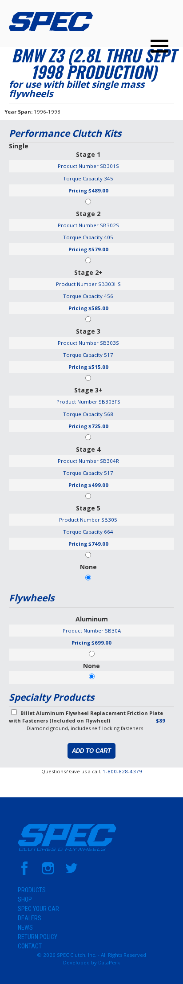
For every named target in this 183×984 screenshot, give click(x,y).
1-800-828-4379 (122, 771)
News (25, 927)
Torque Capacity (83, 178)
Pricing (77, 190)
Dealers (29, 918)
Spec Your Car (38, 908)
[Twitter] (71, 873)
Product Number (78, 166)
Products (32, 890)
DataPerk (109, 962)
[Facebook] (24, 873)
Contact (30, 946)
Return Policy (37, 936)
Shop (25, 899)
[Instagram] (48, 873)
